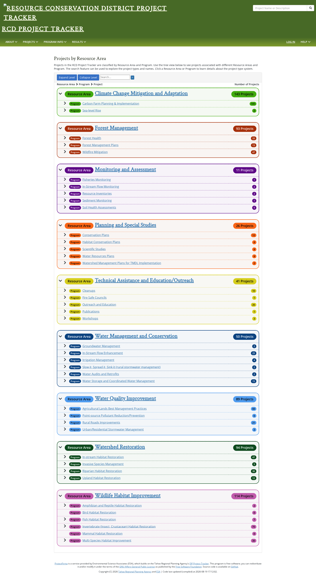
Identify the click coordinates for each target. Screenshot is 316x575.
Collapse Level (88, 77)
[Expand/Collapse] (60, 93)
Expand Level (67, 77)
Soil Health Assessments (99, 207)
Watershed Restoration (120, 446)
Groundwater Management (101, 346)
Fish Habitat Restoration (99, 519)
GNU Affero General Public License (137, 566)
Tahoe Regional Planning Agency (134, 571)
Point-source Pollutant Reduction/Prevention (113, 416)
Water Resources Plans (98, 256)
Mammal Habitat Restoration (102, 533)
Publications (90, 311)
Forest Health (91, 138)
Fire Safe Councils (94, 298)
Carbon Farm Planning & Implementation (110, 104)
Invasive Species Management (103, 464)
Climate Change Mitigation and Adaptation (141, 93)
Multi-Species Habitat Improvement (106, 540)
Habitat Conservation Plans (101, 242)
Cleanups (88, 291)
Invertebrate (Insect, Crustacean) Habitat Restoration (119, 526)
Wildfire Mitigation (95, 152)
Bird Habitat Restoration (99, 512)
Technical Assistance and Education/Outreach (144, 280)
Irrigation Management (98, 360)
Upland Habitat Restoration (101, 478)
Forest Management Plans (100, 145)
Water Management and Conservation (136, 336)
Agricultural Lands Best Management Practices (114, 409)
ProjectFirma (61, 563)
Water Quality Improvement (125, 398)
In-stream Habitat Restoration (103, 457)
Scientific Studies (94, 249)
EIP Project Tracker (199, 563)
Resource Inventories (97, 193)
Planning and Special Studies (125, 225)
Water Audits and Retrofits (100, 374)
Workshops (90, 318)
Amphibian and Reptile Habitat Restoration (112, 505)
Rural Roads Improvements (101, 422)
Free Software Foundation (189, 566)
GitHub (234, 566)
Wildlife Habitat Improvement (128, 495)
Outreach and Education (99, 304)
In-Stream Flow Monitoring (100, 187)
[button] (11, 41)
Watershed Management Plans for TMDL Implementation (121, 263)
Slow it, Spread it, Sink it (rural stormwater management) (121, 367)
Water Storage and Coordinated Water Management (118, 381)
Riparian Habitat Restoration (102, 471)
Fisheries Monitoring (96, 180)
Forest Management (116, 127)
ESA (158, 571)
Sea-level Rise (91, 110)
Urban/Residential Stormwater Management (113, 429)
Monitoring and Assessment (125, 169)
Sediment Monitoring (97, 200)
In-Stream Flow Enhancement (102, 353)
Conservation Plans (95, 235)
